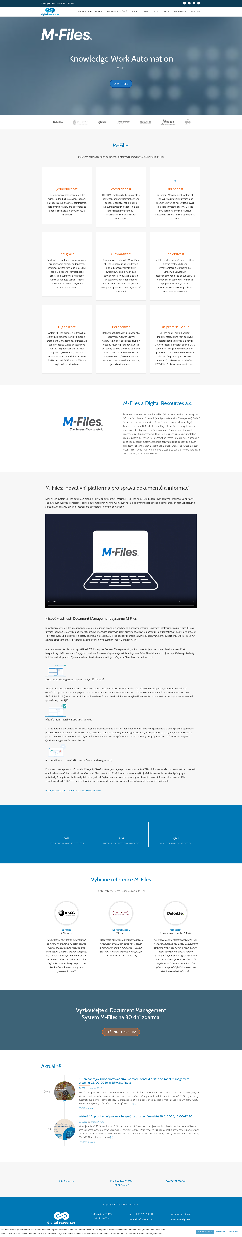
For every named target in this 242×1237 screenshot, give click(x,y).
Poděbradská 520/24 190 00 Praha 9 (121, 1183)
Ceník (145, 12)
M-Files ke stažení (117, 12)
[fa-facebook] (189, 3)
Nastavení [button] (233, 1232)
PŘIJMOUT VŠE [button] (205, 1232)
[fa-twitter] (184, 3)
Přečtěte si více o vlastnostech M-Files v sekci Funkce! (73, 790)
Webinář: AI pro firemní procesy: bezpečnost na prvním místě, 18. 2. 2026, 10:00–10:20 (135, 1116)
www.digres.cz (184, 1219)
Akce (166, 12)
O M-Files (121, 83)
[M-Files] (50, 12)
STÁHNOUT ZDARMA (121, 1031)
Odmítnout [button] (220, 1232)
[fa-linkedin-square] (194, 3)
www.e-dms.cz (184, 1214)
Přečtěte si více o (87, 1108)
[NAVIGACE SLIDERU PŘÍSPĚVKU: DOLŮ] (192, 1066)
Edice (135, 12)
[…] (134, 1103)
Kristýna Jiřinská (96, 1088)
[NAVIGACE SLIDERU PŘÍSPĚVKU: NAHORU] (199, 1066)
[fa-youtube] (198, 3)
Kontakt (195, 12)
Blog (156, 12)
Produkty (83, 12)
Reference (180, 12)
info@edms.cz (66, 1181)
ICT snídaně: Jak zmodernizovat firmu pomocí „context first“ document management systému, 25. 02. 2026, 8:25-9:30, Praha (134, 1080)
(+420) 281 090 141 (176, 1181)
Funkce (98, 12)
